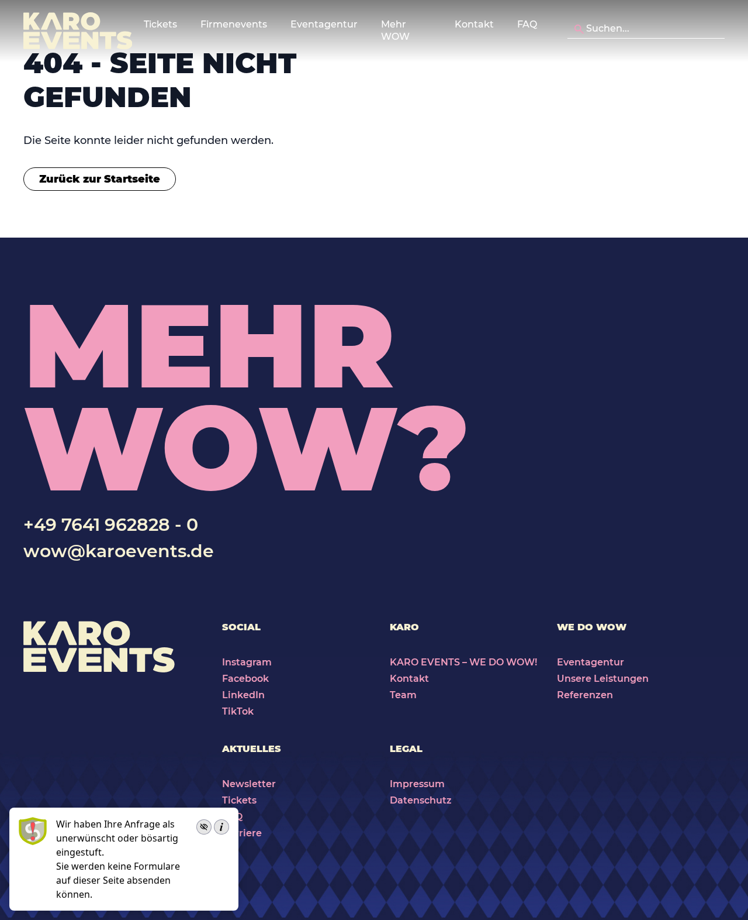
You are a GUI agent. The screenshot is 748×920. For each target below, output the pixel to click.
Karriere (242, 833)
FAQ (527, 24)
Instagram (247, 662)
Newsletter (249, 783)
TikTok (238, 711)
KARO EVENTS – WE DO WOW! (463, 662)
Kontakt (474, 24)
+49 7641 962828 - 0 (110, 524)
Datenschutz (421, 800)
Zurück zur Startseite (99, 179)
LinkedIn (243, 695)
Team (403, 695)
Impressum (417, 783)
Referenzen (585, 695)
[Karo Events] (77, 31)
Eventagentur (590, 662)
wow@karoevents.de (118, 551)
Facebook (245, 678)
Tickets (239, 800)
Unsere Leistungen (603, 678)
